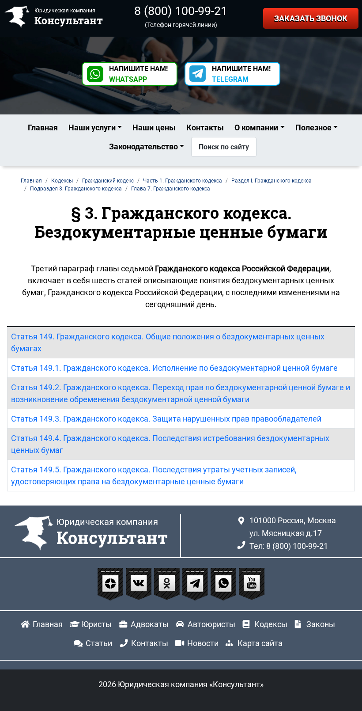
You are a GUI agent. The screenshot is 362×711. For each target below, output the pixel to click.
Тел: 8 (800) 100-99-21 (288, 546)
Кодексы (270, 624)
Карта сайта (260, 643)
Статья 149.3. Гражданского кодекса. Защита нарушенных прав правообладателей (166, 418)
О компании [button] (256, 127)
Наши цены (154, 127)
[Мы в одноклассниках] (168, 583)
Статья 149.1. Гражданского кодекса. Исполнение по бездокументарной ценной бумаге (174, 368)
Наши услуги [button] (92, 127)
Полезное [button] (313, 127)
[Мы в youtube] (251, 583)
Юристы (97, 624)
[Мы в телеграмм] (196, 583)
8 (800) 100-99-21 (180, 11)
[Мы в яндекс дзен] (111, 583)
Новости (203, 643)
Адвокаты (150, 624)
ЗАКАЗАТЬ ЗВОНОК (310, 18)
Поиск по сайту (224, 147)
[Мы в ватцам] (224, 583)
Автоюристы (211, 624)
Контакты (205, 127)
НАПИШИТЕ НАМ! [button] (138, 74)
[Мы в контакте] (139, 583)
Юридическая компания (112, 532)
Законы (320, 624)
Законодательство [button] (143, 146)
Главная (43, 127)
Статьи (99, 643)
